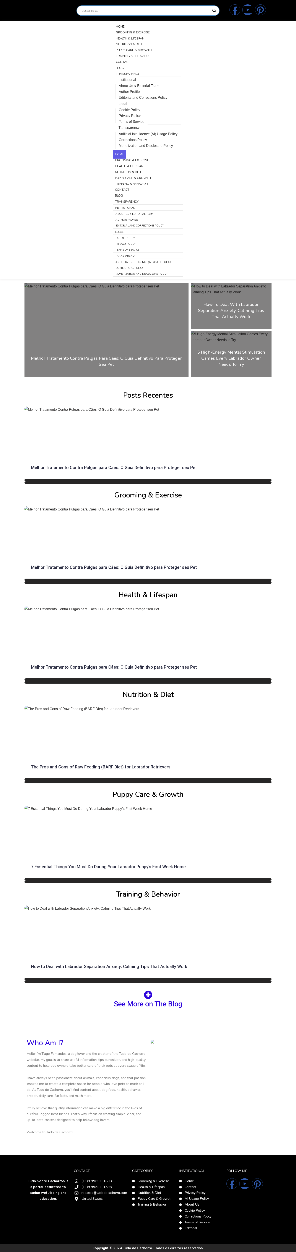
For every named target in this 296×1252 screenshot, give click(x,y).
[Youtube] (247, 9)
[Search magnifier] (214, 11)
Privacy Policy (130, 116)
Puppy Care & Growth (134, 50)
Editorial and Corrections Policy (143, 97)
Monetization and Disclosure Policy (146, 146)
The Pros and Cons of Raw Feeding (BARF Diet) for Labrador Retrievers (101, 767)
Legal (123, 104)
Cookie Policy (129, 110)
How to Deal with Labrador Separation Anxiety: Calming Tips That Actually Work (231, 311)
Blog (120, 68)
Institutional (127, 80)
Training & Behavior (132, 56)
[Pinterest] (260, 9)
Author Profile (129, 92)
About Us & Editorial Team (139, 86)
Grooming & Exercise (133, 32)
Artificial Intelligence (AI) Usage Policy (148, 134)
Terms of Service (131, 121)
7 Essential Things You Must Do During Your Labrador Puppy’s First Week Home (108, 866)
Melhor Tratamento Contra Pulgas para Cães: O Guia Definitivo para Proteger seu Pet (106, 361)
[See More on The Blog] (148, 995)
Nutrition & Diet (129, 44)
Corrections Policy (133, 140)
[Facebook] (234, 9)
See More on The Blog (148, 1004)
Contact (123, 62)
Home (120, 27)
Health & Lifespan (130, 38)
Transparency (128, 74)
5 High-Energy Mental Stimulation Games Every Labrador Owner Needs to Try (231, 358)
